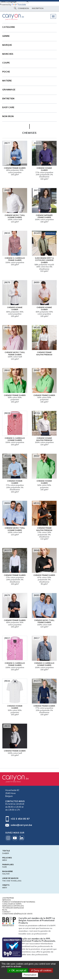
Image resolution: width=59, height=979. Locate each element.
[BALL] (9, 921)
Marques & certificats (13, 906)
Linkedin (21, 838)
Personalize (30, 975)
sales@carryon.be (21, 824)
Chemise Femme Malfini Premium (44, 353)
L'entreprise (8, 898)
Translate (21, 4)
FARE (4, 867)
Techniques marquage (13, 908)
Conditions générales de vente (17, 914)
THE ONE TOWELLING (11, 881)
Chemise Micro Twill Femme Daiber (15, 353)
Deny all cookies (42, 970)
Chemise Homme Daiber (44, 169)
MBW (4, 860)
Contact (6, 912)
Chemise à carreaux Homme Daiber (15, 439)
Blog (4, 910)
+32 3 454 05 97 (20, 818)
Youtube (15, 838)
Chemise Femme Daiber (15, 168)
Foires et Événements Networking (18, 902)
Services (6, 900)
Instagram (8, 838)
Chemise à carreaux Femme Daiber (15, 259)
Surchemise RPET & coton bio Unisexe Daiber (44, 260)
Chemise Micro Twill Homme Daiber (15, 216)
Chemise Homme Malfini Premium (44, 439)
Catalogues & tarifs (11, 904)
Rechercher (15, 8)
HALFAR (6, 874)
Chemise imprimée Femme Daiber (44, 216)
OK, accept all (18, 970)
